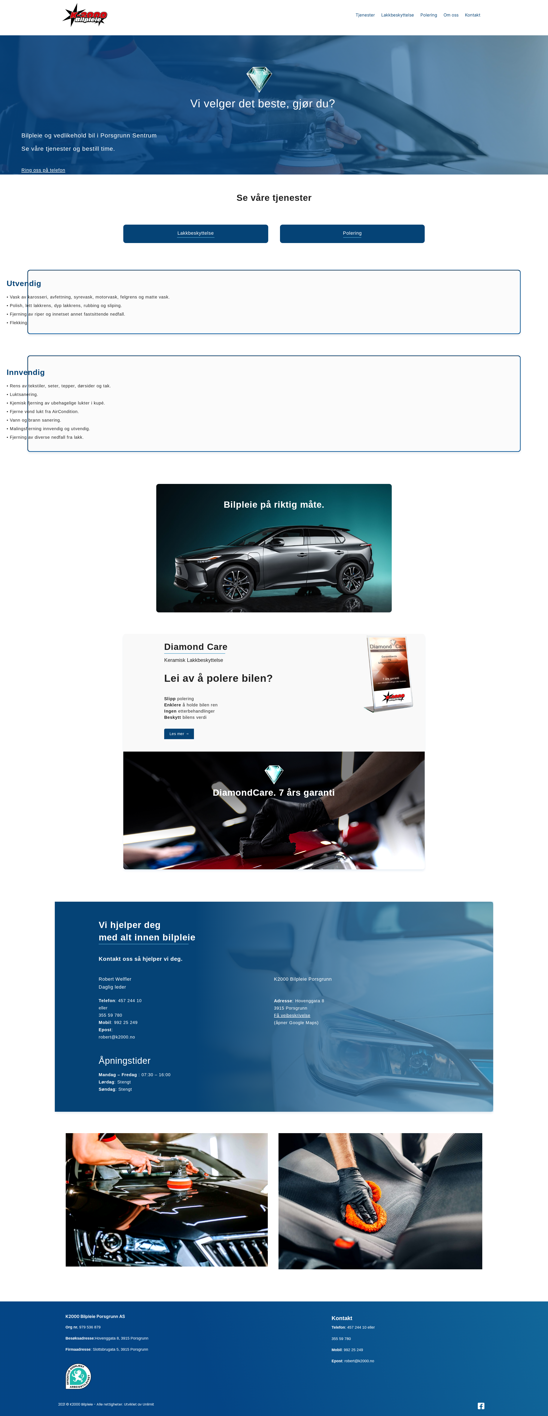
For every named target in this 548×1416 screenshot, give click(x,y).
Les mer (177, 734)
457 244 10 (356, 1327)
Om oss (451, 15)
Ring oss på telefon (43, 170)
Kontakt (472, 15)
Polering (428, 15)
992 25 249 (126, 1022)
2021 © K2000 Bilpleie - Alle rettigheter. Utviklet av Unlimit (106, 1404)
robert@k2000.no (359, 1361)
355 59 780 (341, 1339)
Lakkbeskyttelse (397, 15)
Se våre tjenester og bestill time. (68, 148)
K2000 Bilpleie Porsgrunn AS (95, 1316)
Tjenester (365, 15)
